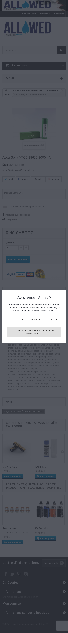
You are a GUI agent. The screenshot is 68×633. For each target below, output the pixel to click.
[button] (17, 320)
